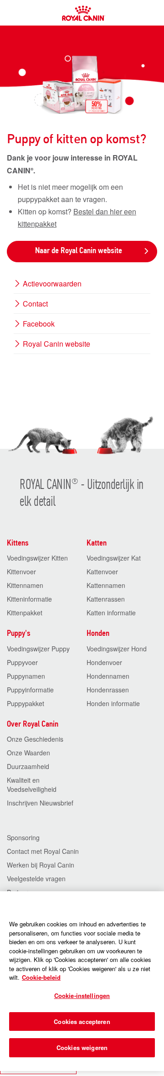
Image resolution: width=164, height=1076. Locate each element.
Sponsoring (23, 837)
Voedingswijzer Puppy (38, 648)
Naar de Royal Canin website (78, 251)
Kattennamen (106, 585)
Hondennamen (108, 676)
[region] (82, 981)
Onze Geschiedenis (35, 738)
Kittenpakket (24, 612)
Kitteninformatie (29, 598)
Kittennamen (25, 585)
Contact (34, 303)
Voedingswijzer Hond (117, 648)
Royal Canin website (55, 343)
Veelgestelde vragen (36, 878)
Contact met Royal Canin (43, 851)
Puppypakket (25, 703)
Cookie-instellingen (82, 995)
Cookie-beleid (41, 977)
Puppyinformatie (30, 689)
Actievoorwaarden (51, 283)
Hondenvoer (104, 662)
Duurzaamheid (28, 766)
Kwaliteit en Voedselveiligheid (31, 784)
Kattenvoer (102, 571)
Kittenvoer (21, 571)
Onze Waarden (28, 752)
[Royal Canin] (84, 18)
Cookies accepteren (82, 1021)
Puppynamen (26, 676)
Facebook (38, 323)
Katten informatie (111, 612)
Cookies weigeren (82, 1047)
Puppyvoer (22, 662)
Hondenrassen (108, 689)
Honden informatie (113, 703)
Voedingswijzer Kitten (37, 557)
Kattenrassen (106, 598)
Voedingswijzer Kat (114, 557)
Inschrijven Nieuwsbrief (40, 802)
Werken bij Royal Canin (40, 864)
